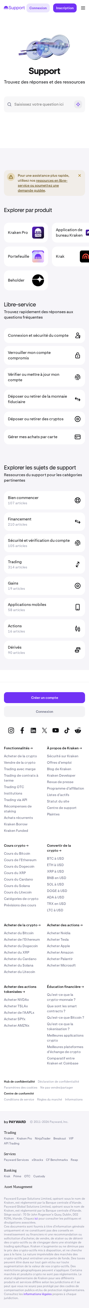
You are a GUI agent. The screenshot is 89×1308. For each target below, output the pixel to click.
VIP (71, 1138)
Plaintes (53, 814)
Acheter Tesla (58, 939)
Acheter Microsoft (61, 965)
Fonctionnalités (18, 748)
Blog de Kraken (59, 769)
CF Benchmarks (57, 1160)
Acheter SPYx (14, 1019)
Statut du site (58, 801)
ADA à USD (55, 897)
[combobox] (42, 104)
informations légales (37, 1294)
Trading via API (15, 800)
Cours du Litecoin (18, 892)
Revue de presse (60, 782)
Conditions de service (19, 1099)
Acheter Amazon (60, 952)
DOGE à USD (57, 890)
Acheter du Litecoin (19, 972)
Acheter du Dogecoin (21, 946)
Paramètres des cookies (20, 1088)
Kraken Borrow (15, 824)
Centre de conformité (19, 1094)
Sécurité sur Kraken (62, 756)
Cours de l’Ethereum (20, 860)
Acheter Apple (58, 946)
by (15, 1122)
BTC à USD (55, 858)
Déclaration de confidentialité (58, 1082)
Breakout (59, 1138)
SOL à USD (55, 884)
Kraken (9, 1138)
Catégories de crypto (21, 898)
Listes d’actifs (58, 795)
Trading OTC (14, 787)
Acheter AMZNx (16, 1025)
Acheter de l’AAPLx (19, 1012)
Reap (74, 1160)
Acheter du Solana (18, 965)
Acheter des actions (65, 925)
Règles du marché (49, 1099)
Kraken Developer (61, 775)
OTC (27, 1176)
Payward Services (16, 1160)
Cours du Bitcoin (17, 853)
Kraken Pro (24, 1138)
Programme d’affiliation (65, 788)
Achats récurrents (18, 817)
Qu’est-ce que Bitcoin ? (65, 1017)
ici (36, 1219)
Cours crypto (16, 845)
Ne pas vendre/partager (56, 1088)
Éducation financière (65, 986)
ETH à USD (55, 865)
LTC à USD (55, 910)
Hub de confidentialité (19, 1082)
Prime (17, 1176)
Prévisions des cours (20, 905)
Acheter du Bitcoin (19, 933)
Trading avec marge (20, 769)
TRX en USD (56, 903)
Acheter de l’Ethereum (22, 939)
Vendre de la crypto (19, 762)
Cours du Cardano (18, 879)
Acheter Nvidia (58, 933)
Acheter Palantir (60, 959)
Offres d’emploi (59, 762)
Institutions (13, 793)
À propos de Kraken (64, 748)
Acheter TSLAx (16, 1006)
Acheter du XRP (16, 952)
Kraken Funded (16, 830)
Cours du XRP (15, 873)
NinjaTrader (42, 1138)
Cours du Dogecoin (19, 866)
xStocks (37, 1160)
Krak (7, 1176)
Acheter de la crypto (20, 756)
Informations (74, 1099)
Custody (39, 1176)
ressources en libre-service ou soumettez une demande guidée (42, 185)
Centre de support (62, 807)
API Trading (11, 1143)
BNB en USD (56, 878)
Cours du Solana (17, 886)
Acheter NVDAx (16, 999)
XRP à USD (55, 871)
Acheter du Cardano (20, 959)
